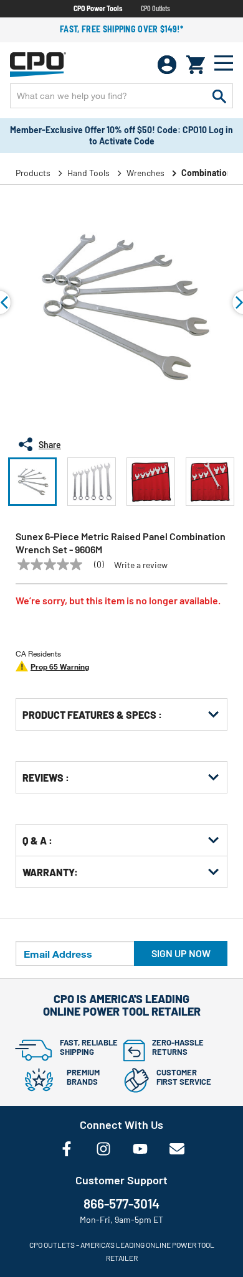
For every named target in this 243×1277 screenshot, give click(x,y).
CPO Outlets (155, 8)
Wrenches (145, 172)
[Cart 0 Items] (195, 64)
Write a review (141, 565)
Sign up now (181, 953)
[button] (32, 481)
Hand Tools (88, 172)
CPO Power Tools (98, 8)
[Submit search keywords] (219, 96)
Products (33, 172)
